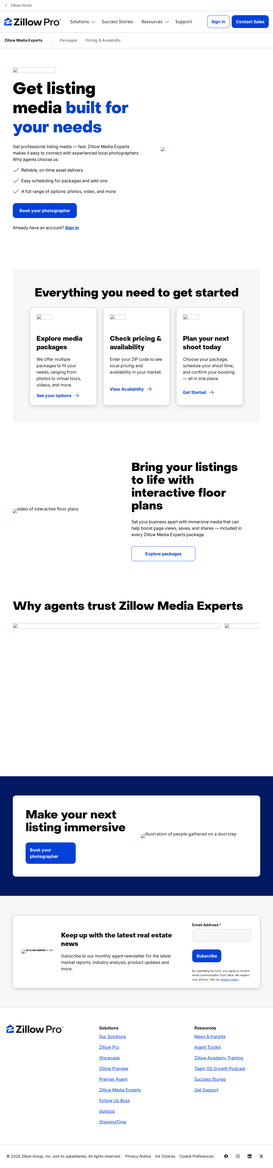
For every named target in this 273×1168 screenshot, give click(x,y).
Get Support (206, 1089)
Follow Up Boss (114, 1100)
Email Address (205, 924)
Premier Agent (113, 1079)
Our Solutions (112, 1036)
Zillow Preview (113, 1068)
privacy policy (230, 979)
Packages (68, 40)
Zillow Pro (109, 1047)
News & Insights (210, 1036)
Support (183, 22)
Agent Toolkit (207, 1047)
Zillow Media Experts (120, 1089)
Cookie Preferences (196, 1156)
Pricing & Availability (103, 40)
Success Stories (117, 22)
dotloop (107, 1111)
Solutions (79, 22)
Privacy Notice (138, 1156)
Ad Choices (165, 1156)
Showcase (109, 1057)
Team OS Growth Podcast (219, 1068)
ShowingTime (112, 1122)
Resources (152, 22)
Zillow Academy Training (218, 1057)
